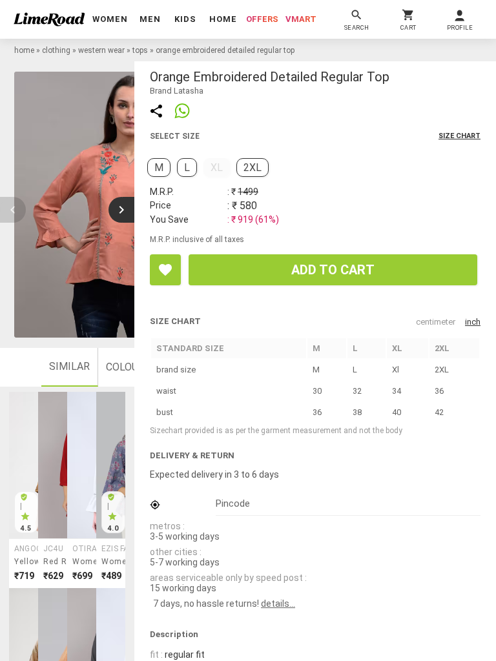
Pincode (233, 503)
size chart (459, 136)
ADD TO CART (333, 270)
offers (262, 19)
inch (472, 322)
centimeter (435, 322)
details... (278, 603)
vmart (300, 19)
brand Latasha (176, 91)
